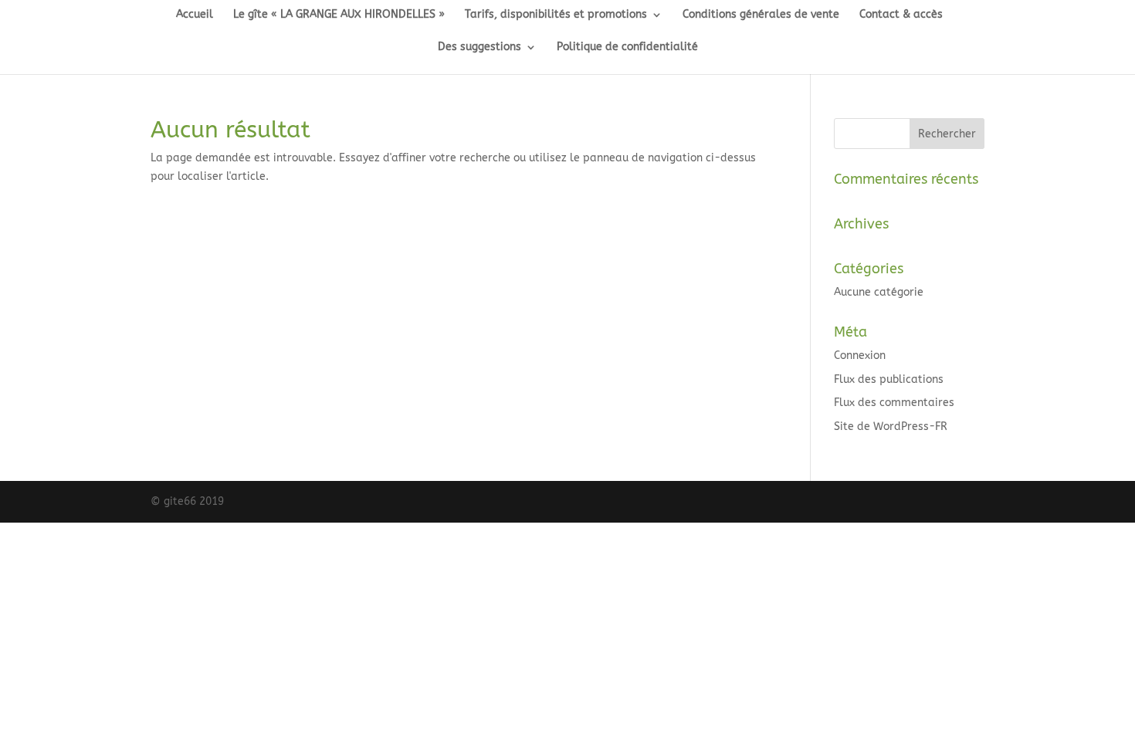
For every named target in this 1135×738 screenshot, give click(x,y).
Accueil (194, 15)
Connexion (860, 355)
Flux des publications (889, 379)
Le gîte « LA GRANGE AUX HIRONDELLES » (339, 15)
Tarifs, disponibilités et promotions (556, 15)
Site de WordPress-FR (890, 426)
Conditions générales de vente (761, 15)
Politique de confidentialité (627, 47)
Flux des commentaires (894, 402)
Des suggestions (479, 47)
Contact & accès (901, 15)
